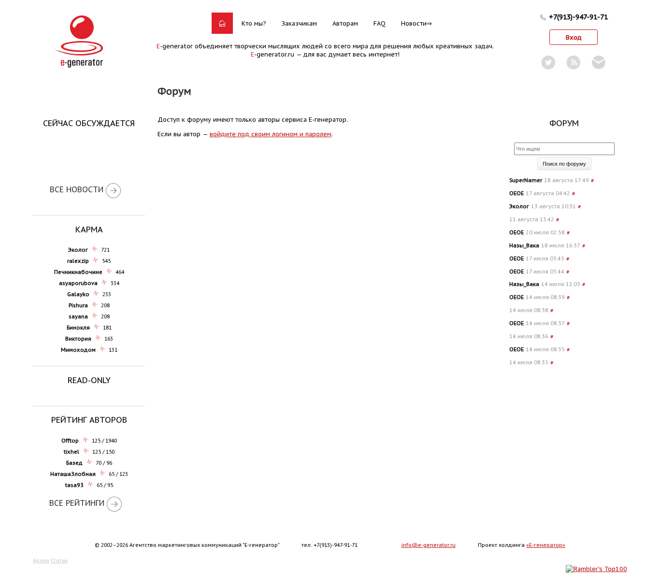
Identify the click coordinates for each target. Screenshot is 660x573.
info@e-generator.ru (429, 545)
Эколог (78, 249)
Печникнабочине (78, 272)
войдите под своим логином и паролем (270, 134)
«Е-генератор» (545, 545)
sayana (78, 316)
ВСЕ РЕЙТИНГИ (76, 503)
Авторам (345, 23)
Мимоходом (78, 349)
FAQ (379, 23)
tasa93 (74, 485)
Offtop (70, 440)
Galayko (78, 294)
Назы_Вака (524, 245)
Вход (574, 37)
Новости (414, 23)
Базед (74, 462)
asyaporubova (78, 283)
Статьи (59, 560)
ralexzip (78, 261)
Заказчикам (299, 23)
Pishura (78, 305)
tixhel (71, 451)
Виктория (78, 338)
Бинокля (78, 327)
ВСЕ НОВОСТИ (76, 189)
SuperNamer (525, 180)
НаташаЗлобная (73, 474)
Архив (41, 560)
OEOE (516, 193)
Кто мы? (254, 23)
